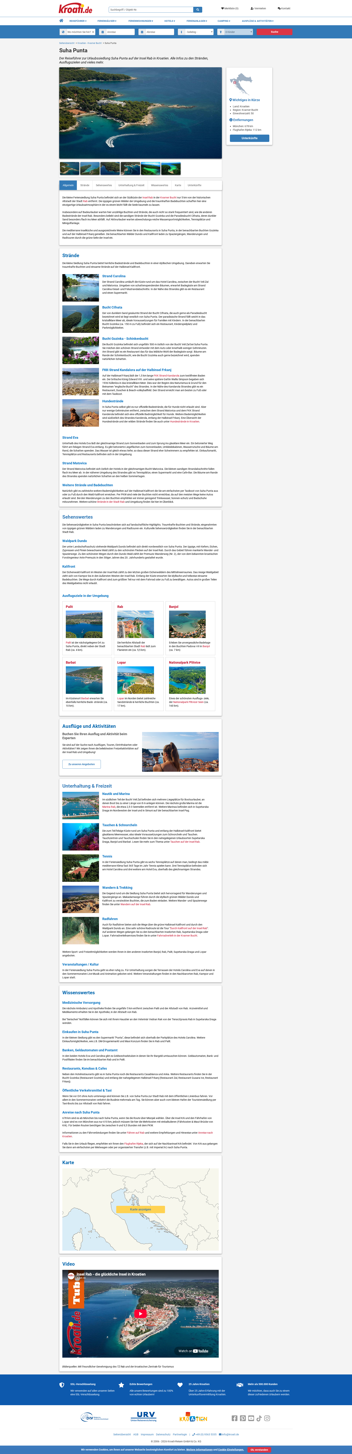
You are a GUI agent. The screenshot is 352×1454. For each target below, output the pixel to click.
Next (217, 168)
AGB (135, 1434)
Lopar (121, 662)
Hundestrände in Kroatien (184, 421)
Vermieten (260, 8)
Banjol (173, 607)
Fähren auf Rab (135, 1132)
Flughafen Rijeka (133, 1143)
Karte (178, 185)
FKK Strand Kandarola (166, 375)
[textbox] (80, 32)
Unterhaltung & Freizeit (131, 185)
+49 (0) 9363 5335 (206, 1434)
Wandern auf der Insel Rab (135, 904)
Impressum (147, 1434)
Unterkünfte (194, 185)
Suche (274, 31)
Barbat (71, 662)
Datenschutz (163, 1434)
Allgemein (68, 185)
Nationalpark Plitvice (184, 662)
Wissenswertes (159, 185)
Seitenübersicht (66, 43)
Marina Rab (108, 806)
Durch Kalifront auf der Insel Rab (188, 928)
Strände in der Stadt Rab (111, 501)
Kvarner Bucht (168, 197)
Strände (84, 185)
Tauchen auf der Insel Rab (185, 841)
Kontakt (285, 8)
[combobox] (78, 32)
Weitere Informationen (199, 1449)
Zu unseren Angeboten (81, 764)
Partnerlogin (180, 1434)
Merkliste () (231, 8)
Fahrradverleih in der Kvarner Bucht (177, 935)
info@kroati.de (230, 1434)
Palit (69, 607)
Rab (85, 201)
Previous (63, 168)
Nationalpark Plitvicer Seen (188, 702)
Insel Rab (147, 197)
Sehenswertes (104, 185)
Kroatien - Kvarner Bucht (90, 43)
